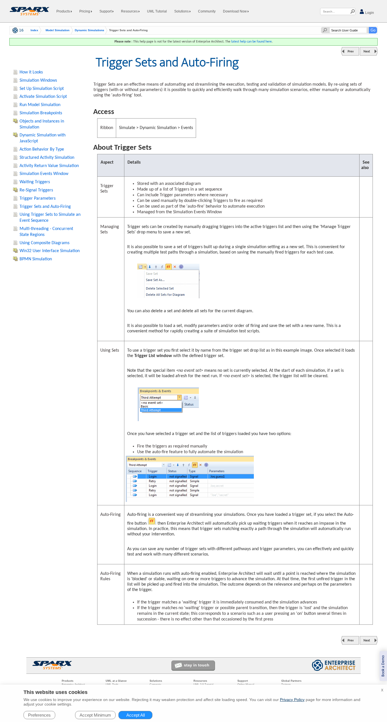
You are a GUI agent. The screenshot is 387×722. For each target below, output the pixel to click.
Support (105, 11)
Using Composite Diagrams (44, 243)
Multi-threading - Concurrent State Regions (46, 232)
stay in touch (196, 665)
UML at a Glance (116, 680)
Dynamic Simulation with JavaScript (42, 138)
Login (369, 13)
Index (34, 30)
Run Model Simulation (40, 105)
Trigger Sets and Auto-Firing (45, 206)
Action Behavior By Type (42, 149)
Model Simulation (57, 30)
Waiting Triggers (35, 182)
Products (63, 11)
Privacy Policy (292, 699)
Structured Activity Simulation (47, 157)
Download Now (235, 11)
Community (207, 11)
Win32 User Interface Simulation (50, 251)
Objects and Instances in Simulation (42, 124)
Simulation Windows (38, 80)
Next (366, 51)
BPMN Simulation (36, 259)
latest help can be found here (251, 41)
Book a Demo (383, 666)
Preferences (39, 715)
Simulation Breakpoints (41, 113)
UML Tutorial (157, 11)
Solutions (182, 11)
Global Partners (291, 680)
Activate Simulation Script (43, 96)
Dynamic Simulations (89, 30)
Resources (130, 11)
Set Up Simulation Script (42, 88)
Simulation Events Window (44, 174)
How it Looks (31, 72)
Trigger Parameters (38, 198)
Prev (351, 51)
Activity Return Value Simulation (49, 166)
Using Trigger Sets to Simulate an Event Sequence (50, 217)
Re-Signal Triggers (36, 190)
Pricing (85, 11)
